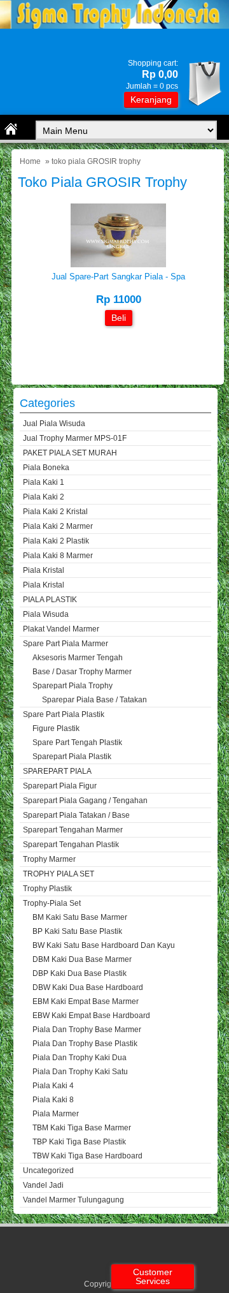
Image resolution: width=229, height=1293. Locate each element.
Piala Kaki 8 (53, 1099)
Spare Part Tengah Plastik (77, 742)
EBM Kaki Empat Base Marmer (85, 1001)
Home (30, 161)
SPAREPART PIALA (57, 771)
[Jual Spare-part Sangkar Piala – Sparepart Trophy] (118, 264)
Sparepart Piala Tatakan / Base (76, 815)
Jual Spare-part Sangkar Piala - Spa (118, 276)
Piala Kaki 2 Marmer (58, 526)
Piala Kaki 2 (43, 496)
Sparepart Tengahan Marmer (73, 829)
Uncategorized (48, 1170)
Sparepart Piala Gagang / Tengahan (85, 800)
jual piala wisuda (54, 423)
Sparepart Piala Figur (60, 785)
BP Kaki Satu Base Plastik (77, 931)
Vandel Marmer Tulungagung (73, 1199)
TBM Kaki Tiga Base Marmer (81, 1127)
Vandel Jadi (43, 1185)
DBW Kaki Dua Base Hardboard (87, 987)
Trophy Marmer (49, 859)
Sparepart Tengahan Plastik (71, 844)
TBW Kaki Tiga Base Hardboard (87, 1155)
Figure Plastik (56, 728)
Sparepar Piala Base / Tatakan (94, 699)
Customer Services (152, 1276)
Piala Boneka (46, 467)
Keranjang (151, 99)
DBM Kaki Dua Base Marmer (82, 959)
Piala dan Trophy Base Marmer (86, 1029)
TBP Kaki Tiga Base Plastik (79, 1141)
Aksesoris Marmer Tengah (77, 657)
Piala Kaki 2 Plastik (56, 540)
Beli (118, 318)
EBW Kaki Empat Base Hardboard (91, 1015)
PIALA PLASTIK (50, 599)
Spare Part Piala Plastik (63, 714)
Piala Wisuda (46, 614)
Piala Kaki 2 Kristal (55, 511)
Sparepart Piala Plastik (71, 756)
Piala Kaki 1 (43, 482)
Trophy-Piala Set (52, 903)
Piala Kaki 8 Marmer (58, 555)
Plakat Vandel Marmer (61, 628)
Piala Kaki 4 (53, 1085)
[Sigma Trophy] (114, 26)
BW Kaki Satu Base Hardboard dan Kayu (103, 945)
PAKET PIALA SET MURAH (70, 452)
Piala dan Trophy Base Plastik (84, 1043)
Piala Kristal (43, 570)
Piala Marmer (55, 1113)
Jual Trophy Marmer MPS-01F (75, 438)
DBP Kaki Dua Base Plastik (79, 973)
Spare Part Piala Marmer (65, 643)
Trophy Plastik (47, 888)
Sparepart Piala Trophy (72, 685)
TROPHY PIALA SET (58, 873)
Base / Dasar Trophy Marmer (82, 671)
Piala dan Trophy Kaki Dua (79, 1057)
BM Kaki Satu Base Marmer (79, 917)
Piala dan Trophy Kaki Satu (80, 1071)
